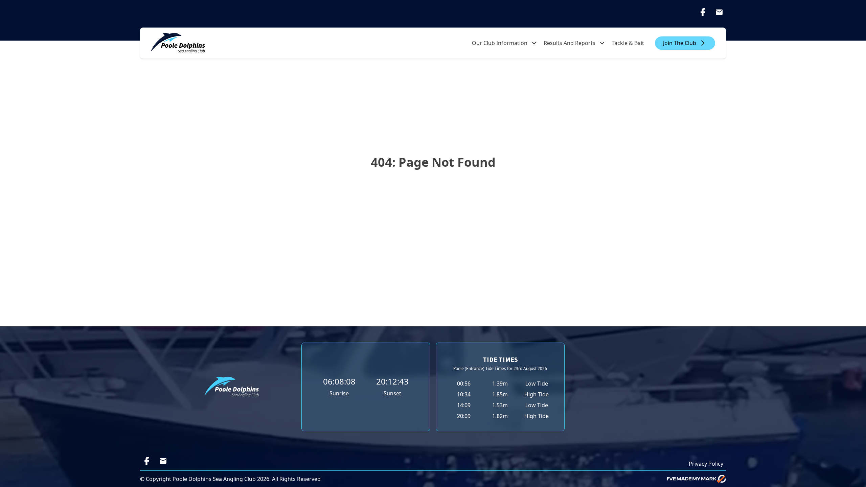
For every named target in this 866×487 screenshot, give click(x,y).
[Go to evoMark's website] (696, 479)
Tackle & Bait (628, 43)
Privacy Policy (706, 463)
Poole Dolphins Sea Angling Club (214, 479)
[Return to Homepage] (178, 43)
